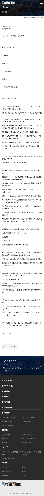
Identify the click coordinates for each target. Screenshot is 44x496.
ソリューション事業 (28, 417)
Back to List (11, 346)
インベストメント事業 (8, 417)
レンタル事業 (26, 421)
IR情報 (6, 396)
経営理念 (5, 438)
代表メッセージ (27, 435)
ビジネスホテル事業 (8, 425)
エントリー (25, 475)
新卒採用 (25, 471)
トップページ (8, 380)
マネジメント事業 (7, 421)
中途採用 (5, 475)
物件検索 (7, 402)
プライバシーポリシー (21, 489)
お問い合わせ (8, 407)
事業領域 (7, 413)
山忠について (6, 435)
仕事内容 (5, 467)
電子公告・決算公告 (28, 438)
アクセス (4, 442)
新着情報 (7, 391)
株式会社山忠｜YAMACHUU (8, 2)
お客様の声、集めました (9, 458)
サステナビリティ (27, 442)
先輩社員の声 (6, 471)
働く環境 (24, 467)
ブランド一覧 (8, 386)
